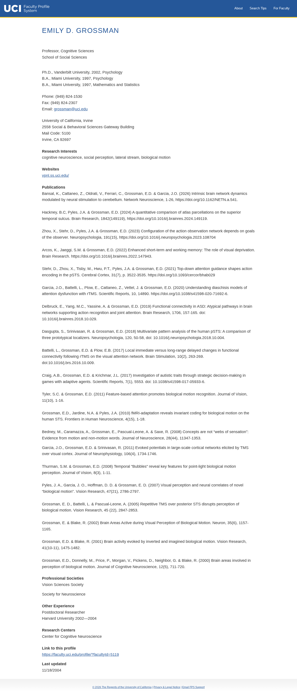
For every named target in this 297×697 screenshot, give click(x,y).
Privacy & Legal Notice (167, 687)
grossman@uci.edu (71, 109)
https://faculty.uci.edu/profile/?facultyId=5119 (80, 654)
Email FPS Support (193, 687)
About (238, 8)
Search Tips (258, 8)
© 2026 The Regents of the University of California (122, 687)
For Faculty (282, 8)
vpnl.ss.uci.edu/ (55, 175)
